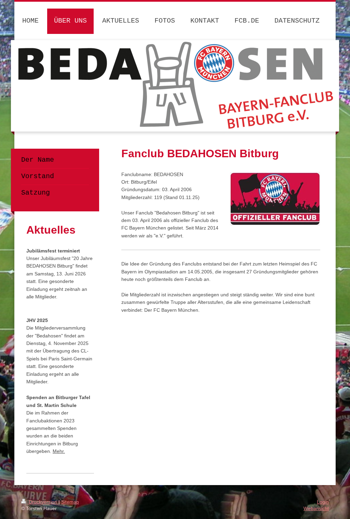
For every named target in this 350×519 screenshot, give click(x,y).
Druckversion (42, 502)
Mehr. (59, 451)
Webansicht (316, 508)
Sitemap (70, 502)
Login (323, 502)
